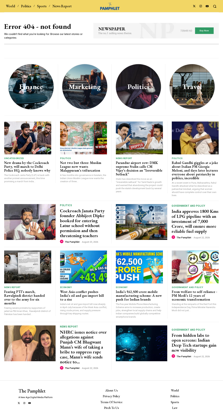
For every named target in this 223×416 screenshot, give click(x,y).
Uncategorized (14, 158)
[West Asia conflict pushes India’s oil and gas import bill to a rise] (83, 267)
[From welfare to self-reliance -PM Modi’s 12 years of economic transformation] (195, 267)
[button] (214, 6)
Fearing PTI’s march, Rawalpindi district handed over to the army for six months (24, 297)
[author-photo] (62, 242)
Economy (66, 287)
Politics (65, 158)
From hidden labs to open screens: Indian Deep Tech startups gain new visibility (194, 342)
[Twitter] (194, 6)
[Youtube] (207, 6)
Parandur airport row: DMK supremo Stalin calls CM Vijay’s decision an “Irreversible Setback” (139, 168)
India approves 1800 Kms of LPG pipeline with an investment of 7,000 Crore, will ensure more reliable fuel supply (195, 221)
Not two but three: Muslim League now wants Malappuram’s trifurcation (80, 166)
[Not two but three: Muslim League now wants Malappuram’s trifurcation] (83, 138)
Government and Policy (188, 206)
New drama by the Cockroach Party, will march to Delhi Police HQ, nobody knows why (27, 166)
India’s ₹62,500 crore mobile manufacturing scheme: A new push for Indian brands (139, 295)
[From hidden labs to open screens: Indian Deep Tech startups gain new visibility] (141, 343)
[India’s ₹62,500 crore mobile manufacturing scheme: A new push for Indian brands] (139, 267)
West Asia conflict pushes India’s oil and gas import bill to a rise (82, 295)
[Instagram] (200, 6)
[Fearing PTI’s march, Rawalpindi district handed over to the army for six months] (27, 267)
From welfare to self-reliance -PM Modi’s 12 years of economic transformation (194, 295)
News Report (124, 158)
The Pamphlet (72, 242)
